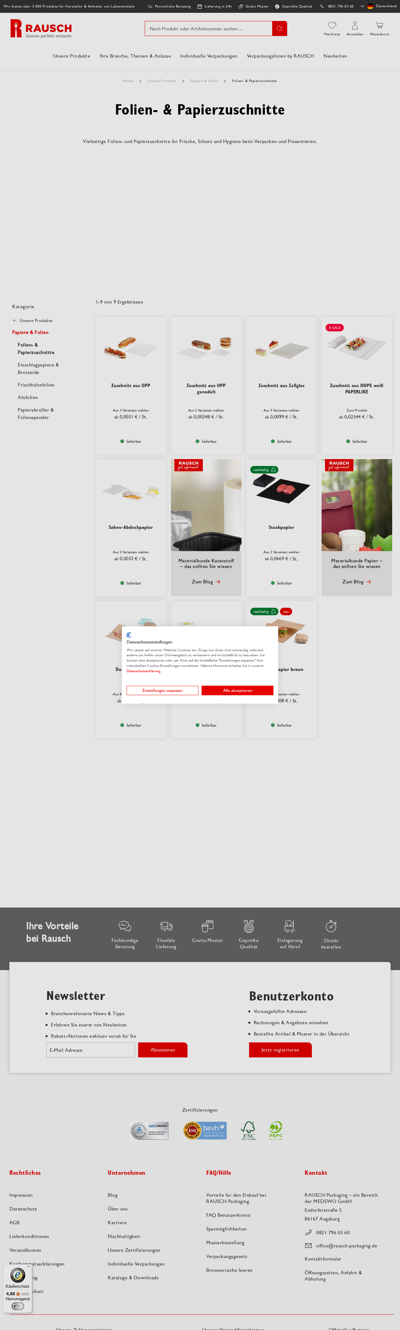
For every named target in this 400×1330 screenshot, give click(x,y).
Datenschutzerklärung (143, 671)
